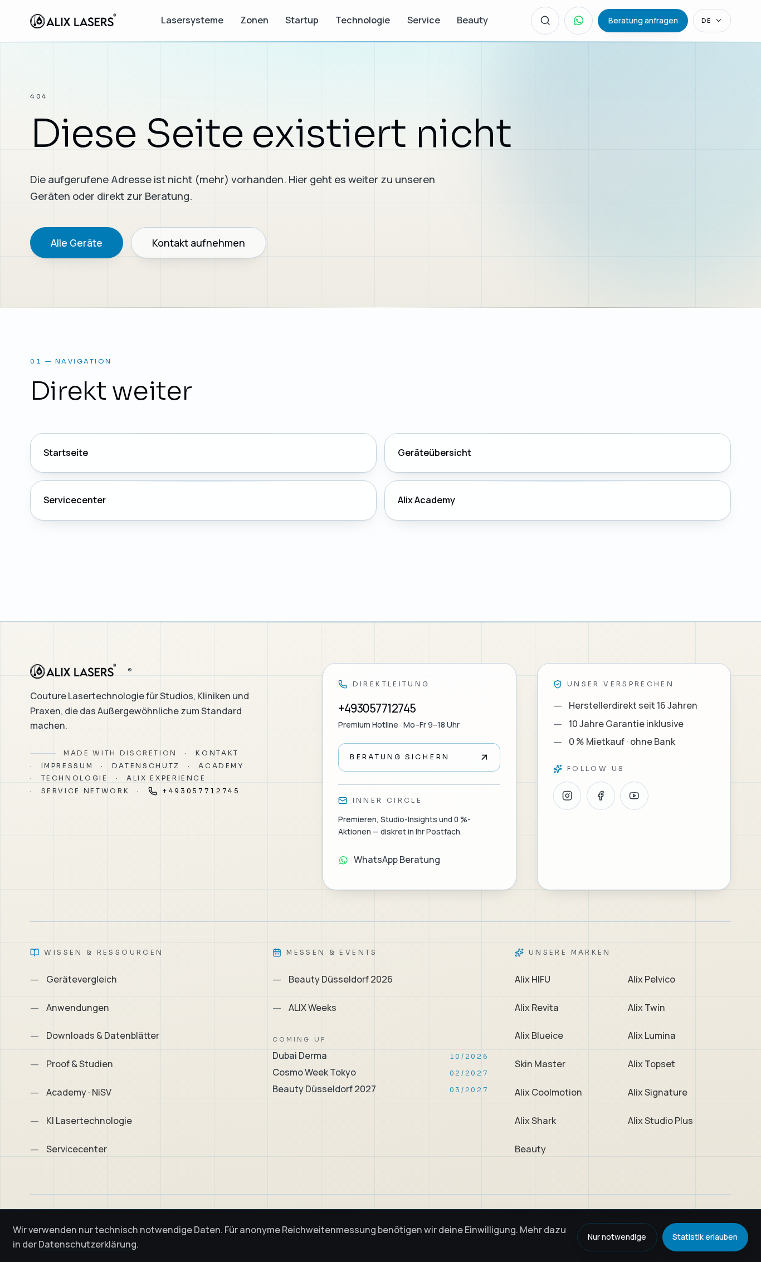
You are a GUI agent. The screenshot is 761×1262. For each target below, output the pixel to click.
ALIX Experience (166, 778)
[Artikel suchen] (545, 21)
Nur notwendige (617, 1236)
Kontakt (217, 753)
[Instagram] (567, 796)
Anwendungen (69, 1007)
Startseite (65, 452)
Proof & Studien (71, 1064)
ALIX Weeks (304, 1007)
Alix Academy (426, 500)
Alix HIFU (532, 979)
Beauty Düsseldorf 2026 (332, 979)
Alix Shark (535, 1120)
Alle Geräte (77, 242)
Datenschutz (146, 766)
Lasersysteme (192, 20)
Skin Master (540, 1064)
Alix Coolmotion (548, 1092)
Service (423, 20)
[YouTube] (634, 796)
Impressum (67, 766)
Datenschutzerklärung (87, 1244)
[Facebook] (601, 796)
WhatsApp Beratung (397, 859)
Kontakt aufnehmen (198, 242)
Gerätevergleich (73, 979)
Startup (302, 20)
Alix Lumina (652, 1035)
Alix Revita (537, 1007)
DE (706, 20)
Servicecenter (74, 500)
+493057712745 (201, 791)
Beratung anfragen (643, 20)
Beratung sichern (399, 757)
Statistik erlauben (705, 1236)
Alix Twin (646, 1007)
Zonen (254, 20)
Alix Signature (657, 1092)
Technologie (362, 20)
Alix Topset (651, 1064)
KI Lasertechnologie (81, 1120)
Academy (221, 766)
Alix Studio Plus (660, 1120)
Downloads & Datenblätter (94, 1035)
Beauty (472, 20)
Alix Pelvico (651, 979)
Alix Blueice (539, 1035)
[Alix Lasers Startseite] (74, 21)
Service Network (85, 791)
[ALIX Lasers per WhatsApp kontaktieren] (578, 21)
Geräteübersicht (434, 452)
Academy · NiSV (70, 1092)
